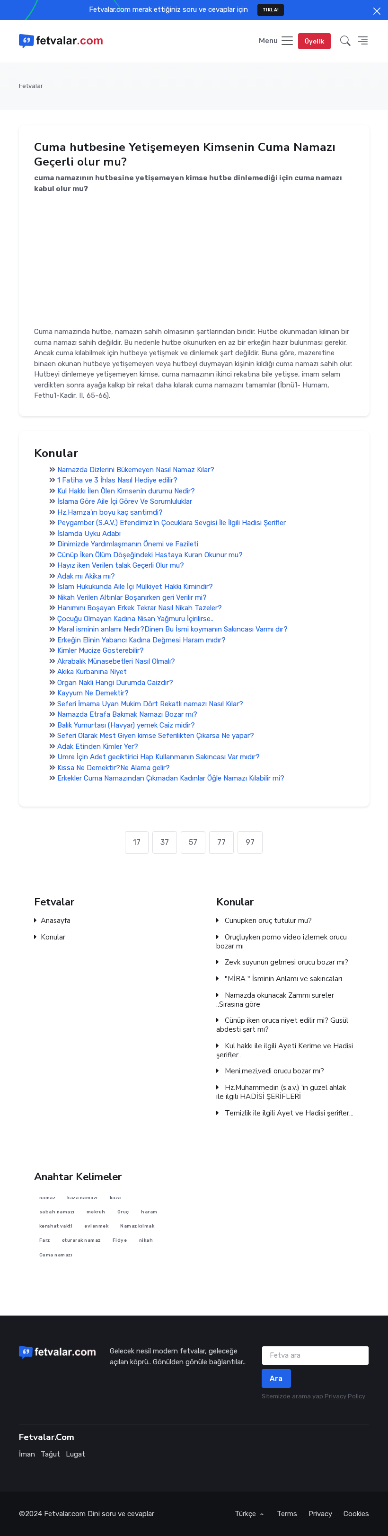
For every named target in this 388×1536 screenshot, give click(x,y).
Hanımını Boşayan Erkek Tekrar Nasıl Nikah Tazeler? (139, 608)
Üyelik (315, 41)
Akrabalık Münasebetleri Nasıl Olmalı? (116, 661)
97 (250, 842)
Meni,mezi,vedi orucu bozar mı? (273, 1071)
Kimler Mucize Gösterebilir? (100, 651)
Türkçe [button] (246, 1514)
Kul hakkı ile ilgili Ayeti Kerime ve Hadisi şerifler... (284, 1051)
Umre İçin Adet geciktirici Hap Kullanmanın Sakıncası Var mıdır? (158, 757)
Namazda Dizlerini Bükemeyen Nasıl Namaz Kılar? (135, 469)
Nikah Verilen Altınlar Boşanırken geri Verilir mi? (132, 597)
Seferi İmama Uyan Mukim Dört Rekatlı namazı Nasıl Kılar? (150, 704)
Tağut (50, 1454)
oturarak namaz (81, 1240)
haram (149, 1211)
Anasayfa (56, 921)
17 (137, 842)
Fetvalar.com (65, 1514)
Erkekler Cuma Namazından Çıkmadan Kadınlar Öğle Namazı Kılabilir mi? (170, 778)
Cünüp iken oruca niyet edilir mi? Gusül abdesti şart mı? (282, 1026)
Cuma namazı (55, 1254)
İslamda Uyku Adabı (89, 533)
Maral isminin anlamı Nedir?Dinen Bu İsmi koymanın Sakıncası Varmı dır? (172, 629)
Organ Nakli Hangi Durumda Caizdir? (115, 682)
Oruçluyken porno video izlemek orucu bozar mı (281, 942)
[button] (345, 41)
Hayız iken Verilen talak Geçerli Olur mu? (120, 566)
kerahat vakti (55, 1226)
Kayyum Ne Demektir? (93, 693)
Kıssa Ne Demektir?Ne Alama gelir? (113, 768)
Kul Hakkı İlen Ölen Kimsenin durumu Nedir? (126, 491)
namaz (47, 1197)
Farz (44, 1240)
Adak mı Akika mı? (86, 576)
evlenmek (96, 1226)
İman (27, 1454)
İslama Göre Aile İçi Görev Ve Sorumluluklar (124, 502)
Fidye (120, 1240)
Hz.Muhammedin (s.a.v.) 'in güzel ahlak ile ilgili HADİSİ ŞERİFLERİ (281, 1093)
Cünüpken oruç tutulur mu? (267, 921)
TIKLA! (271, 9)
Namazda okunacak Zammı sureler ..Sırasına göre (275, 1000)
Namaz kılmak (137, 1226)
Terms (287, 1514)
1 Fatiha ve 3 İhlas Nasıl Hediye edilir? (117, 480)
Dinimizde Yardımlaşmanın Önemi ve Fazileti (127, 544)
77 (221, 842)
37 (164, 842)
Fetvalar (31, 85)
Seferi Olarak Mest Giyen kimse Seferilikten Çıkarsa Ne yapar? (155, 736)
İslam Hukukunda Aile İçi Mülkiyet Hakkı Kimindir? (135, 587)
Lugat (75, 1454)
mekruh (95, 1211)
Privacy (320, 1514)
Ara (276, 1378)
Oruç (123, 1211)
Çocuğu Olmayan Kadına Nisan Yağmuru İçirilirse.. (135, 618)
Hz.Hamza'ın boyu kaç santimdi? (110, 512)
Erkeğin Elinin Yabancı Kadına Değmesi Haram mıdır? (141, 640)
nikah (146, 1240)
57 (193, 842)
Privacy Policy (345, 1396)
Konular (53, 937)
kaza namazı (82, 1197)
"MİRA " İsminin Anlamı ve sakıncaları (282, 979)
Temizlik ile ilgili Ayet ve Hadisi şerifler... (288, 1113)
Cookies (356, 1514)
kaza (115, 1197)
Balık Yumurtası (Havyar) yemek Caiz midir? (126, 725)
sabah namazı (56, 1211)
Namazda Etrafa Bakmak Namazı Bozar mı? (127, 715)
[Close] (377, 11)
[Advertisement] (194, 260)
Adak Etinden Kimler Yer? (97, 746)
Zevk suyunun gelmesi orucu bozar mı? (285, 962)
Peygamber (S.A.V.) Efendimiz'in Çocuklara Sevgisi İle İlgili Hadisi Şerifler (171, 523)
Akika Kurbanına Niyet (92, 672)
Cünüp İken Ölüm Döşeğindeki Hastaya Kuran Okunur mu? (150, 555)
